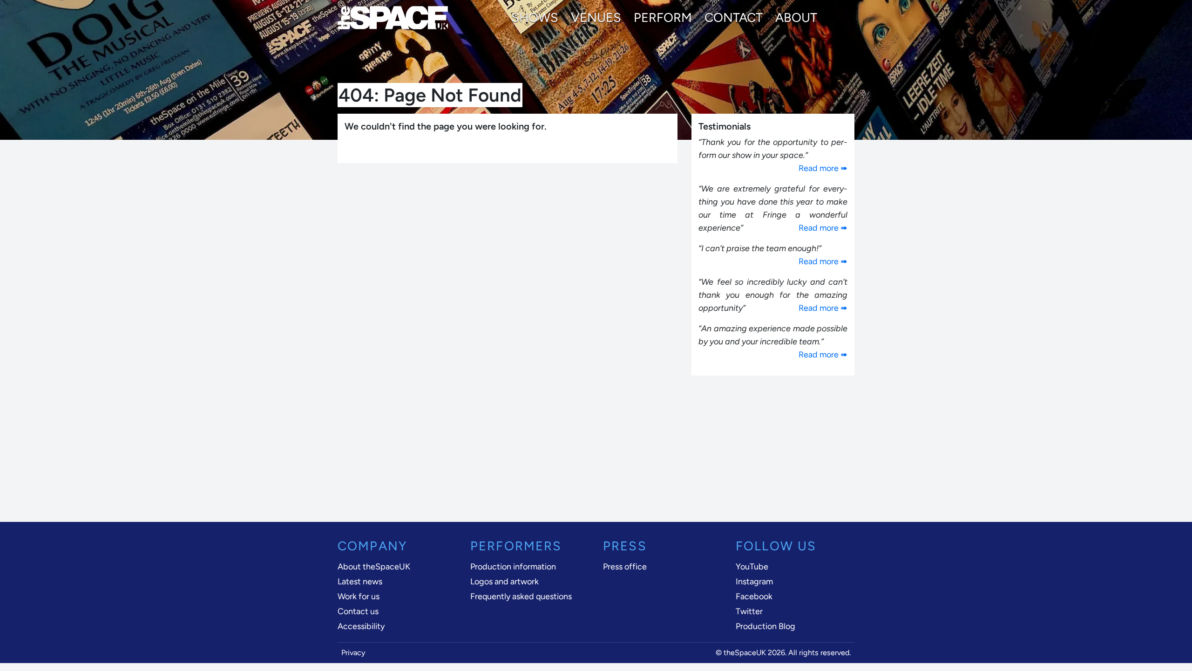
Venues (596, 17)
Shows (534, 17)
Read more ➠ (823, 168)
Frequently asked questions (521, 596)
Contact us (358, 611)
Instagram (754, 581)
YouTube (752, 566)
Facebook (754, 596)
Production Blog (765, 626)
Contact (733, 17)
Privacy (353, 652)
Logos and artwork (504, 581)
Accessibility (361, 626)
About (796, 17)
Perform (663, 17)
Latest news (360, 581)
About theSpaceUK (374, 566)
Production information (513, 566)
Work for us (358, 596)
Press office (625, 566)
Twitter (749, 611)
